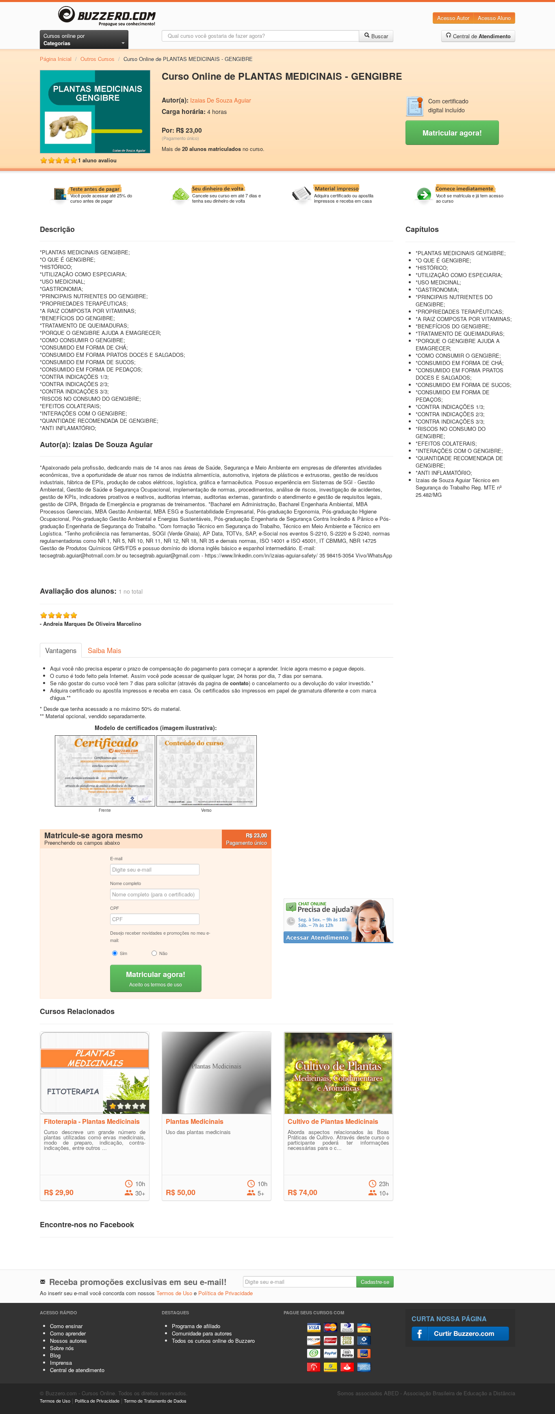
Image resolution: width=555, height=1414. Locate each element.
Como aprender (68, 1333)
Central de (481, 36)
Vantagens (60, 650)
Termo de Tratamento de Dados (155, 1400)
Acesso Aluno (494, 18)
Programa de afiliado (196, 1326)
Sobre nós (62, 1348)
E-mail (116, 858)
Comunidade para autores (202, 1333)
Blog (55, 1355)
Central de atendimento (77, 1370)
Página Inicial (56, 59)
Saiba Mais (104, 650)
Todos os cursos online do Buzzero (213, 1340)
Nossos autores (68, 1340)
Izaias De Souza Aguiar (220, 100)
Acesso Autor (453, 18)
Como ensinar (66, 1326)
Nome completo (125, 883)
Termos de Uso (174, 1293)
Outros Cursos (97, 59)
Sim (123, 953)
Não (163, 953)
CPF (114, 908)
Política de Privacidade (225, 1293)
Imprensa (61, 1362)
